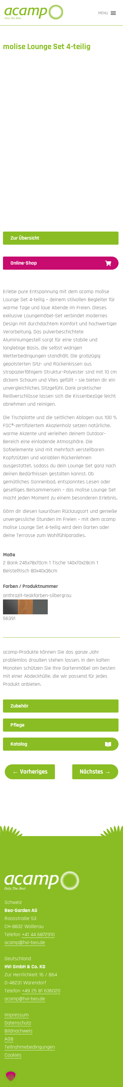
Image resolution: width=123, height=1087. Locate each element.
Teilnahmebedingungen (29, 1047)
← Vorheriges (29, 772)
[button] (103, 13)
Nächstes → (95, 772)
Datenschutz (17, 1022)
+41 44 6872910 (38, 934)
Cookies (12, 1055)
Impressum (16, 1014)
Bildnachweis (18, 1030)
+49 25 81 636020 (41, 990)
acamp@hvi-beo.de (24, 942)
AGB (8, 1039)
